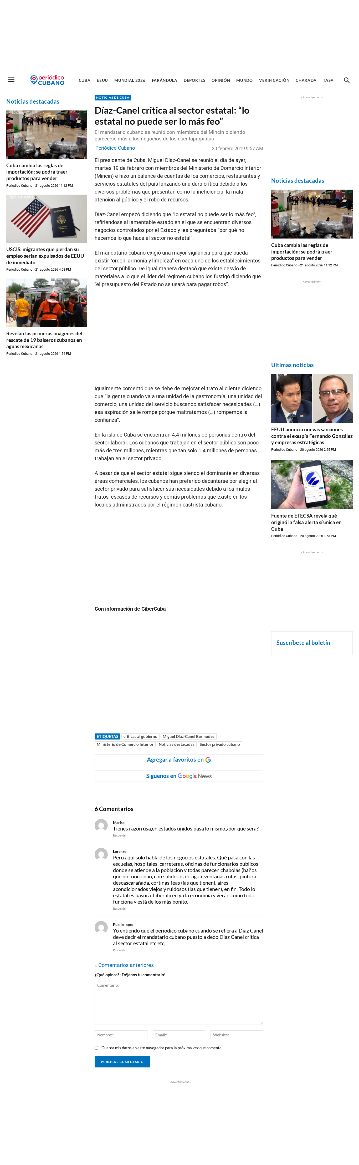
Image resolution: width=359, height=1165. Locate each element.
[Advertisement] (179, 37)
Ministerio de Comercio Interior (125, 744)
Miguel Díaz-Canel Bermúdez (188, 736)
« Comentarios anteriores (124, 965)
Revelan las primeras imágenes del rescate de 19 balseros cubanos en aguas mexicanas (44, 339)
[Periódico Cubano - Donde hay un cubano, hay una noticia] (47, 80)
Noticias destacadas (176, 744)
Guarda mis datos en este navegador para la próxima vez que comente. (161, 1047)
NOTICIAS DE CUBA (113, 97)
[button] (347, 80)
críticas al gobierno (140, 736)
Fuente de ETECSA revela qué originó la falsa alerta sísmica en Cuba (306, 522)
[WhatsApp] (148, 792)
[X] (160, 792)
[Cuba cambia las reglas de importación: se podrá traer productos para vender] (46, 134)
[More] (197, 792)
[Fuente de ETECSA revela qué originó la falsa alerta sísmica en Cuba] (312, 484)
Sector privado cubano (220, 744)
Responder (120, 835)
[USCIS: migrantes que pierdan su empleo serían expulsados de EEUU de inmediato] (46, 219)
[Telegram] (185, 792)
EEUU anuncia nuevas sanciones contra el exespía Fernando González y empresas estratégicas (312, 435)
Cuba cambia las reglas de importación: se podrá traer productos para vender (37, 171)
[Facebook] (136, 792)
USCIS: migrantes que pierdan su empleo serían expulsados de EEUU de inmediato (45, 255)
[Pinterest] (172, 792)
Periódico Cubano (19, 186)
